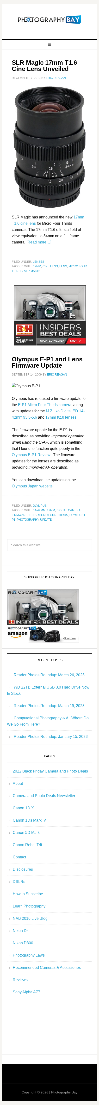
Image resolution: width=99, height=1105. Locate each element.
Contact (19, 857)
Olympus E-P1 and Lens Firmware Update (47, 362)
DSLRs (19, 882)
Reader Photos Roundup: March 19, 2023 (49, 706)
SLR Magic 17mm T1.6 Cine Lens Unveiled (44, 65)
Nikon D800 (23, 943)
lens (63, 266)
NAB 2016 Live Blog (30, 918)
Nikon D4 (21, 931)
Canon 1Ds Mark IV (29, 820)
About (18, 783)
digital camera (68, 510)
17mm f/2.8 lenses (60, 417)
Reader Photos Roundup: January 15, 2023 (51, 737)
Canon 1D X (23, 808)
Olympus (40, 505)
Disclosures (23, 869)
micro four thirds (53, 515)
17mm (37, 266)
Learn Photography (29, 906)
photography (28, 519)
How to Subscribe (28, 894)
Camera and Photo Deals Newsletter (44, 796)
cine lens (50, 266)
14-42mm (39, 510)
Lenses (38, 261)
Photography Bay (49, 20)
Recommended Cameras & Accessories (47, 967)
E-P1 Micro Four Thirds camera (44, 405)
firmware (19, 515)
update (46, 519)
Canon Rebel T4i (27, 845)
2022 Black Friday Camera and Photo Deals (50, 771)
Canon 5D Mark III (28, 832)
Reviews (20, 980)
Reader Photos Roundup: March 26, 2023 (49, 675)
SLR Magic (32, 271)
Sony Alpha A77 (26, 992)
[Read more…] (38, 242)
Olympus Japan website (32, 486)
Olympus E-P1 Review (31, 455)
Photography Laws (29, 955)
